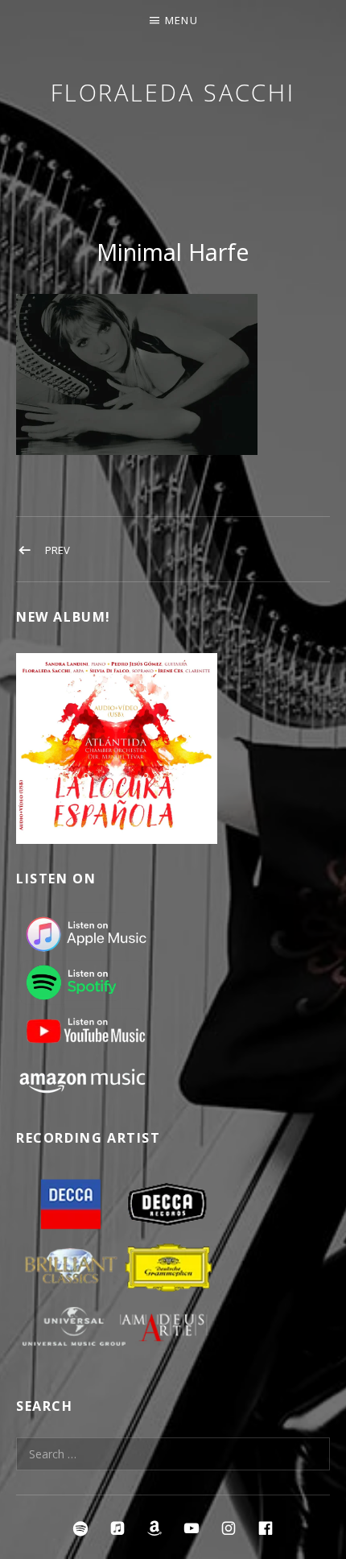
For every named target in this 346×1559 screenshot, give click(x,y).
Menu (181, 20)
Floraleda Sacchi (173, 92)
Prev (57, 550)
